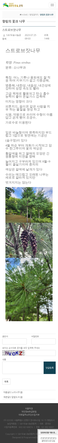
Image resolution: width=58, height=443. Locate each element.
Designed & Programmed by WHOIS (29, 437)
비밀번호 (35, 336)
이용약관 (29, 408)
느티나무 (16, 392)
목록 (6, 381)
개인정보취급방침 (29, 411)
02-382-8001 (47, 427)
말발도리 (16, 397)
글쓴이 (5, 336)
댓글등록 (50, 368)
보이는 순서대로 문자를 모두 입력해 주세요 (21, 348)
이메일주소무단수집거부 (29, 415)
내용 (4, 359)
